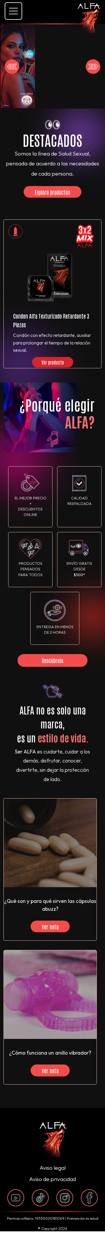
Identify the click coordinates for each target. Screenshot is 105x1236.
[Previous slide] (12, 66)
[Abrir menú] (13, 11)
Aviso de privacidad (52, 1179)
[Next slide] (93, 66)
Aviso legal (53, 1167)
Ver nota (50, 926)
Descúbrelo (52, 660)
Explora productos (52, 191)
